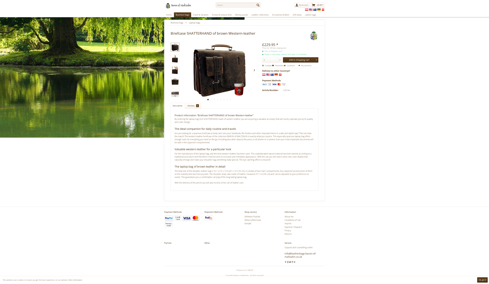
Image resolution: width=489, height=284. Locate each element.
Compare (268, 65)
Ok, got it (482, 280)
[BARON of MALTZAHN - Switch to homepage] (180, 6)
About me (289, 216)
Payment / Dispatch (293, 227)
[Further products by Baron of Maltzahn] (313, 35)
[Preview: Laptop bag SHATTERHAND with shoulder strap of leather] (175, 70)
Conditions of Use (293, 220)
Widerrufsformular (252, 220)
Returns (288, 234)
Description (177, 105)
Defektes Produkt (252, 216)
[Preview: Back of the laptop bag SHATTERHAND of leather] (175, 81)
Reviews (193, 105)
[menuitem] (238, 5)
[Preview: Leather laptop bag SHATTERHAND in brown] (175, 58)
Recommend (306, 65)
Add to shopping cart (299, 59)
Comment (290, 65)
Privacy (288, 230)
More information (75, 280)
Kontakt (247, 223)
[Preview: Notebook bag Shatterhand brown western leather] (175, 93)
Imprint (288, 223)
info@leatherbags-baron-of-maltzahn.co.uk (300, 255)
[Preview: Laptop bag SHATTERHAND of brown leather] (175, 47)
